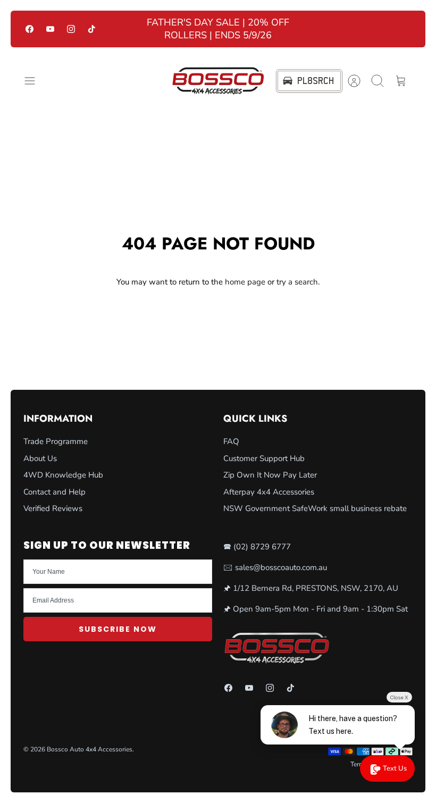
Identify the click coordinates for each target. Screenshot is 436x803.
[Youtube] (50, 29)
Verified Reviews (52, 508)
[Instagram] (71, 29)
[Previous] (129, 29)
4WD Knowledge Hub (63, 475)
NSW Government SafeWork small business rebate (315, 508)
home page (245, 282)
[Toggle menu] (35, 80)
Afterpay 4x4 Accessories (268, 492)
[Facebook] (29, 29)
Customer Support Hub (264, 458)
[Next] (307, 29)
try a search (297, 282)
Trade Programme (55, 441)
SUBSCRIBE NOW (118, 629)
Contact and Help (54, 492)
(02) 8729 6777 (262, 546)
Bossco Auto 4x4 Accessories (89, 749)
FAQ (231, 441)
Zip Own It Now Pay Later (270, 475)
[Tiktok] (91, 29)
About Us (40, 458)
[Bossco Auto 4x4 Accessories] (218, 81)
